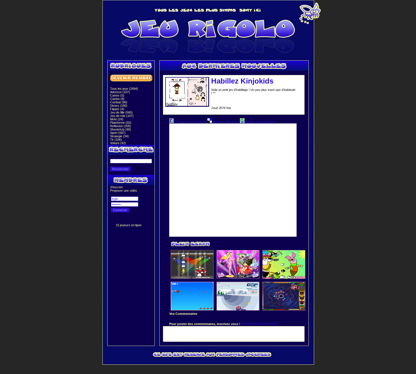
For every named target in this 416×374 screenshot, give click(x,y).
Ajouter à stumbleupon (260, 121)
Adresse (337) (120, 92)
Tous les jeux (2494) (124, 88)
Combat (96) (118, 102)
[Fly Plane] (192, 309)
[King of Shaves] (238, 309)
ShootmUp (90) (120, 129)
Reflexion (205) (120, 126)
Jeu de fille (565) (121, 112)
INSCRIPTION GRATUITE (259, 324)
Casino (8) (117, 99)
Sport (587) (118, 132)
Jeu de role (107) (122, 115)
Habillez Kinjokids (242, 81)
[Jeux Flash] (208, 54)
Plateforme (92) (120, 122)
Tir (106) (116, 139)
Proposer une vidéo (123, 190)
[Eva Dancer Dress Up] (238, 277)
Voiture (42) (118, 143)
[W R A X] (284, 309)
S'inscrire (116, 187)
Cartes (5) (117, 95)
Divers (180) (118, 105)
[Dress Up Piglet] (284, 277)
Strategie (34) (119, 136)
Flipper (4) (117, 109)
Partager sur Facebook (190, 121)
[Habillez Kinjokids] (187, 104)
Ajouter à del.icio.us (226, 121)
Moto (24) (116, 119)
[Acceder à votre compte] (131, 82)
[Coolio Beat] (192, 277)
